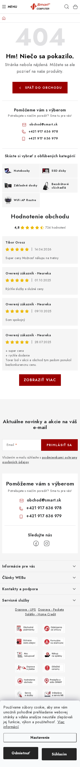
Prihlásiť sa (59, 445)
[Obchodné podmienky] (26, 628)
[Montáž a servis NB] (54, 694)
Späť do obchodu (43, 87)
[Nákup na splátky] (54, 654)
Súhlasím (59, 754)
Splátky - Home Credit (40, 614)
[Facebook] (36, 543)
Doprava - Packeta (51, 609)
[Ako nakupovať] (26, 654)
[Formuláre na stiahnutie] (54, 641)
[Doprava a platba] (26, 667)
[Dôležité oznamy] (54, 667)
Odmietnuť (21, 753)
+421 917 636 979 (43, 138)
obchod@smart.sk (43, 124)
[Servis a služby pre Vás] (26, 694)
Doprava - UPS (25, 609)
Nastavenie (40, 737)
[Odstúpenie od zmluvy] (54, 628)
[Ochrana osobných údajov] (26, 641)
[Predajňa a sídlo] (54, 680)
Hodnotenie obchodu (40, 216)
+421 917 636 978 (43, 131)
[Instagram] (46, 543)
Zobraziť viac (40, 379)
